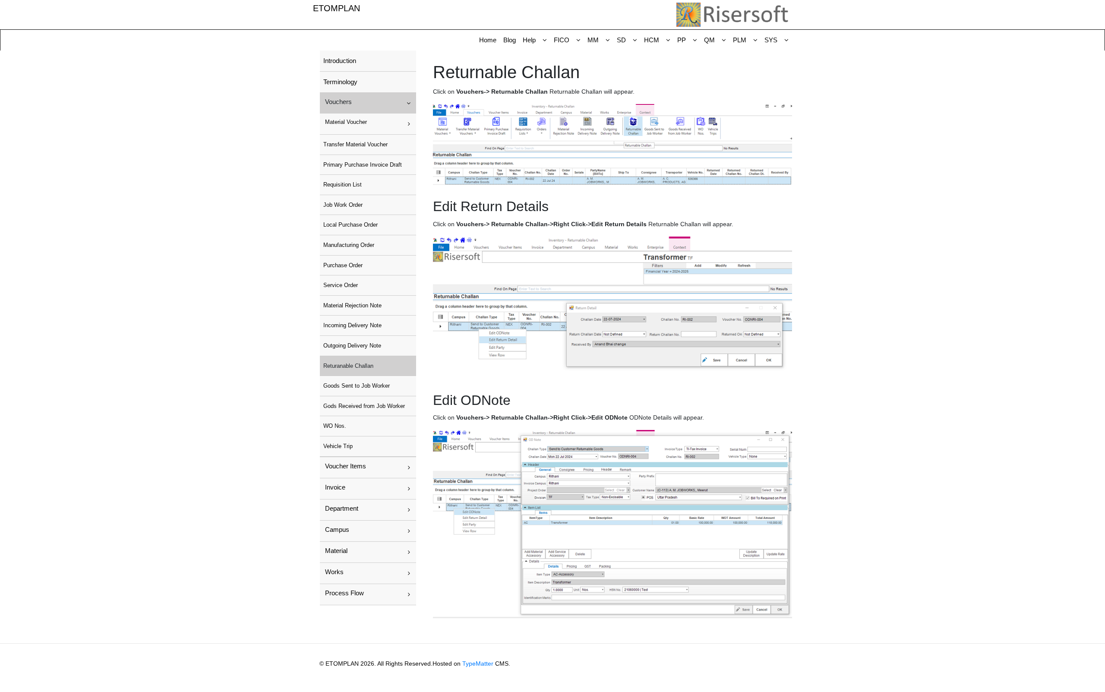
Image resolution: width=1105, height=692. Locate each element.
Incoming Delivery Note (352, 325)
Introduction (339, 60)
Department (341, 508)
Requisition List (342, 184)
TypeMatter (477, 663)
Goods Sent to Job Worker (356, 385)
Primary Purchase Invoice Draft (362, 164)
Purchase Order (343, 265)
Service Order (340, 285)
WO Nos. (334, 426)
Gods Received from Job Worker (364, 406)
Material (336, 550)
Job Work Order (343, 205)
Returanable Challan (348, 366)
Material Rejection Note (352, 305)
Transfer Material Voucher (355, 144)
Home (487, 40)
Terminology (340, 81)
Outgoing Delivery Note (352, 345)
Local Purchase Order (350, 224)
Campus (337, 529)
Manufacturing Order (348, 245)
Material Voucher (346, 122)
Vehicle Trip (338, 446)
